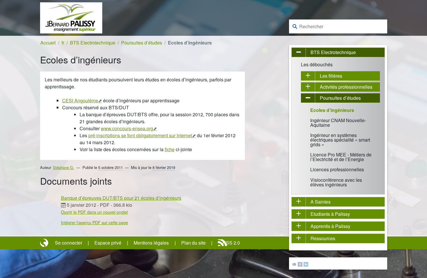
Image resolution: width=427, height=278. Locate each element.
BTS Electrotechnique (92, 42)
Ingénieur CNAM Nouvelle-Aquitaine (338, 122)
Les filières (331, 75)
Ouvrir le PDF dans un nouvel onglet (94, 212)
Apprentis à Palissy (330, 226)
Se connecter (68, 242)
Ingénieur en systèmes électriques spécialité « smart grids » (340, 140)
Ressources (323, 238)
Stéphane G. (63, 167)
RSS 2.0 (231, 242)
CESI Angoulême (80, 100)
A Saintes (321, 201)
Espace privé (107, 242)
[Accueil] (71, 17)
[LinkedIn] (306, 263)
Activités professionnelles (346, 86)
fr (63, 42)
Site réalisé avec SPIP (44, 243)
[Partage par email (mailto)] (294, 263)
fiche (170, 149)
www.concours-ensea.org (127, 128)
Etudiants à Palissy (330, 214)
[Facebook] (300, 263)
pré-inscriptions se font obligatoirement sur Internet (140, 135)
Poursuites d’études (141, 42)
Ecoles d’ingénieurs (332, 110)
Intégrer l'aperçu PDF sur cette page (94, 222)
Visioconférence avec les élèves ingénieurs (336, 182)
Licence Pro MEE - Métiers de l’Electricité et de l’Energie (341, 157)
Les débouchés (317, 64)
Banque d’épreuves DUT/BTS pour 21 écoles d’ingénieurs (121, 198)
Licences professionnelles (337, 169)
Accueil (48, 42)
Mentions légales (151, 242)
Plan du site (193, 242)
